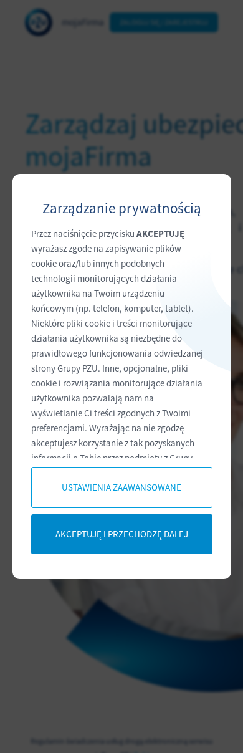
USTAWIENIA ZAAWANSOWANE (121, 487)
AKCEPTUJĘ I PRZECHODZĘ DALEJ (121, 534)
